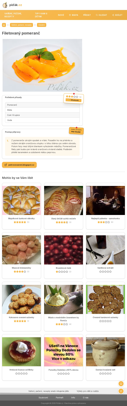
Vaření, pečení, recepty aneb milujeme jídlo (48, 391)
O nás (85, 397)
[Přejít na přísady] (121, 384)
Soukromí (43, 397)
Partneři (59, 397)
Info (73, 397)
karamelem (23, 152)
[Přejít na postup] (121, 391)
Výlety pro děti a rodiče (88, 391)
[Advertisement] (106, 46)
